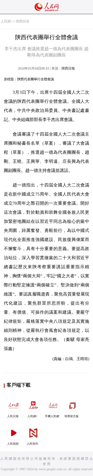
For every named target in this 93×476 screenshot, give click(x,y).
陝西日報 (68, 68)
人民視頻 (13, 443)
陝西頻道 (22, 21)
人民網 (6, 21)
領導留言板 (71, 416)
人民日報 (13, 416)
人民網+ (32, 416)
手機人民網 (52, 416)
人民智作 (32, 443)
